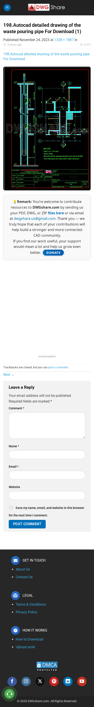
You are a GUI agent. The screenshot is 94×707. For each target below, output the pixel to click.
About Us (23, 569)
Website (14, 487)
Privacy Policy (26, 612)
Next (9, 374)
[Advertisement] (47, 307)
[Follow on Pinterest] (54, 681)
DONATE (53, 252)
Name (14, 446)
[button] (7, 7)
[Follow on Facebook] (12, 681)
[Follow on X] (40, 681)
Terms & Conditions (31, 604)
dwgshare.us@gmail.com (35, 218)
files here (56, 213)
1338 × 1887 (64, 40)
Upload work (25, 647)
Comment (16, 408)
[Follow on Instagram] (26, 681)
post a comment (58, 367)
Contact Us (24, 577)
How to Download (29, 639)
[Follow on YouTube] (82, 681)
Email (14, 467)
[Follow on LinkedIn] (68, 681)
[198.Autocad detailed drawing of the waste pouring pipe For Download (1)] (47, 128)
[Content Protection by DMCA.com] (47, 666)
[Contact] (9, 694)
